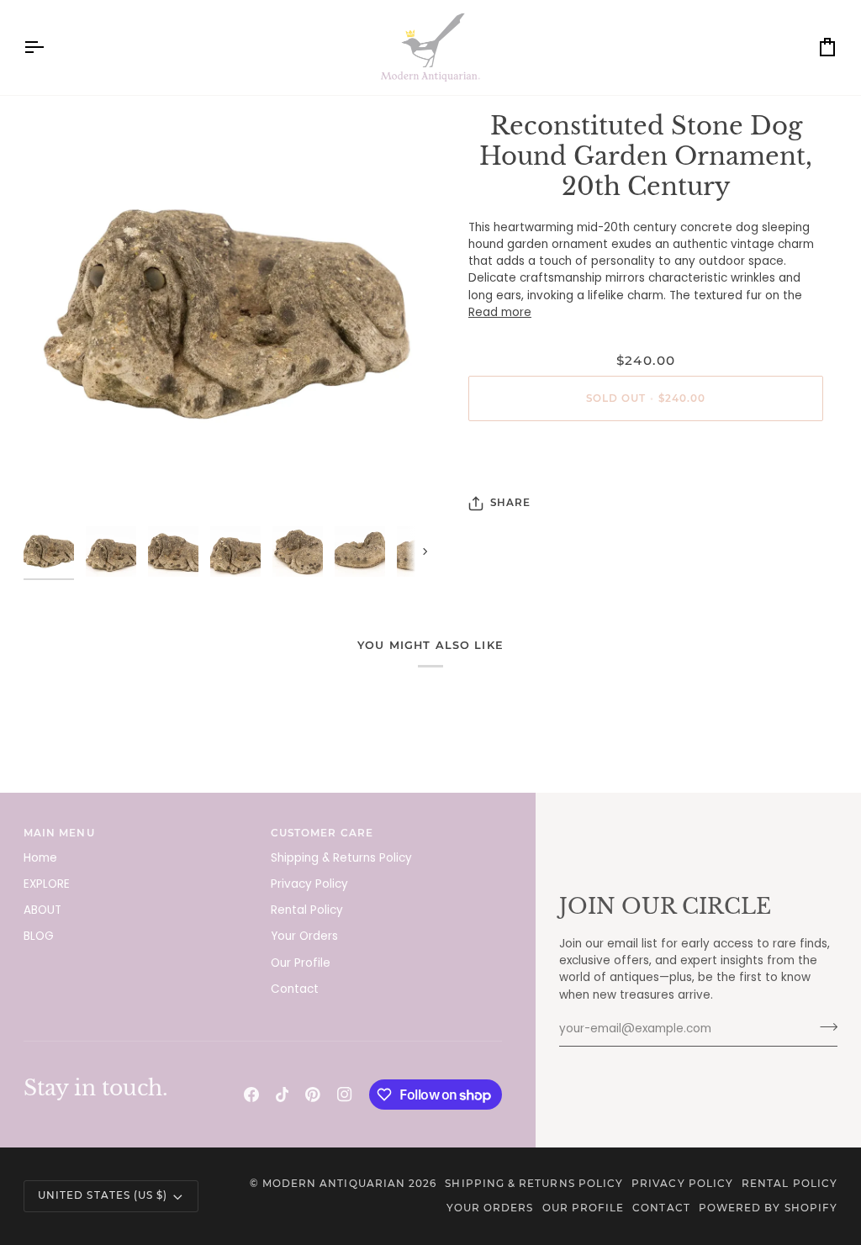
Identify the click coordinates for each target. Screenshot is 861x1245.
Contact (295, 989)
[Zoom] (227, 314)
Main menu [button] (59, 833)
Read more (499, 312)
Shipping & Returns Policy (341, 858)
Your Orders (304, 936)
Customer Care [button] (322, 833)
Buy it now (646, 456)
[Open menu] (49, 47)
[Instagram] (344, 1094)
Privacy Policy (309, 884)
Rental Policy (307, 910)
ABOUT (42, 910)
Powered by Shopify (768, 1208)
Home (40, 858)
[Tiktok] (282, 1094)
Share (510, 503)
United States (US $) (102, 1195)
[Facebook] (251, 1094)
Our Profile (300, 963)
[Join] (823, 1027)
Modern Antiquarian (333, 1184)
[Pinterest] (312, 1094)
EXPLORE (47, 884)
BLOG (39, 936)
